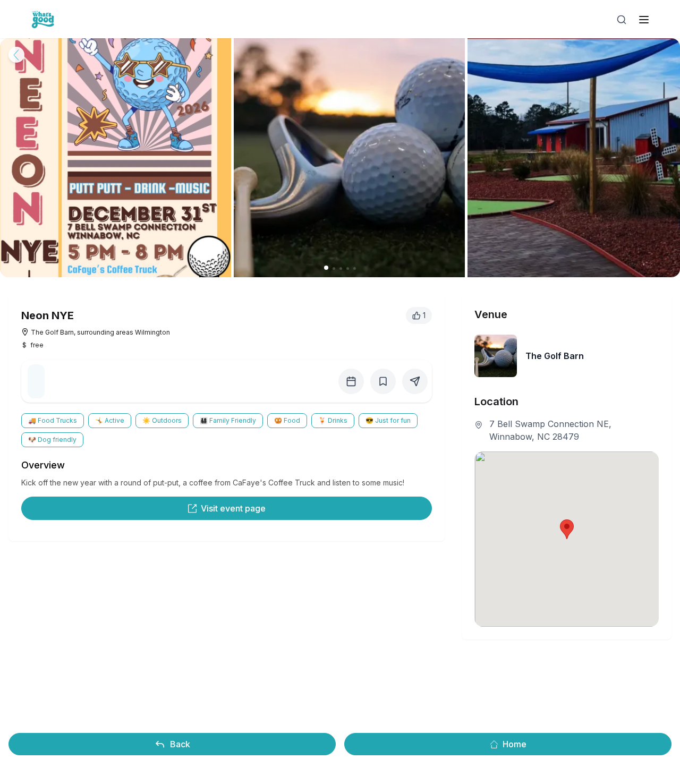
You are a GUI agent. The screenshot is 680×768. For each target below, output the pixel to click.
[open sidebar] (643, 19)
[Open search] (621, 19)
